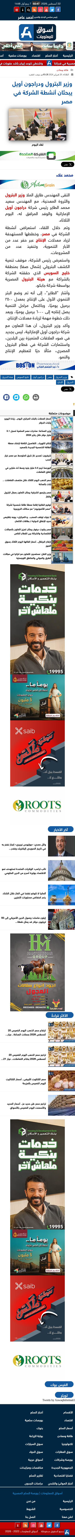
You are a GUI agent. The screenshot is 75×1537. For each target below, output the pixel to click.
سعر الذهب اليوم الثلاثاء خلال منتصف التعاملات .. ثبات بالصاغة (27, 482)
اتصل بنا (30, 1516)
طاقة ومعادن (62, 70)
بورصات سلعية (18, 55)
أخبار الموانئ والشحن (60, 1482)
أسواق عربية (35, 1459)
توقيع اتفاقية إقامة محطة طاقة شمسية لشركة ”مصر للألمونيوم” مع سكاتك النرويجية (29, 507)
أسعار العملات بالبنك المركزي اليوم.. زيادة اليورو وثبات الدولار (27, 420)
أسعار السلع (66, 1427)
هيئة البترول (33, 278)
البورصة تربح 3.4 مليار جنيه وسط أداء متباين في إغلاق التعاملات (28, 470)
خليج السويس (57, 272)
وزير (21, 194)
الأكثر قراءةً (60, 1015)
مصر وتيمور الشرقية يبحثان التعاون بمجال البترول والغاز (27, 494)
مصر (46, 233)
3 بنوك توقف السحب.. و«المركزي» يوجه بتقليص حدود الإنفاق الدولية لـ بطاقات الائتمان (27, 519)
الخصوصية (66, 1508)
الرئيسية (68, 55)
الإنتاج (41, 239)
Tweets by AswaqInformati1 (58, 1400)
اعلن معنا (67, 1516)
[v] (37, 366)
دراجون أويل (15, 206)
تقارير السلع (36, 1475)
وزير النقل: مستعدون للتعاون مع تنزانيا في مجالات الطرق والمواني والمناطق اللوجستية (27, 556)
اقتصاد (36, 55)
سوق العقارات (64, 1451)
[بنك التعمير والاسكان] (37, 619)
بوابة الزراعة (36, 1435)
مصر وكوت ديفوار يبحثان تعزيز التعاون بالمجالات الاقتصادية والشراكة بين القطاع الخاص (28, 531)
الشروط (30, 1508)
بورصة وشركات (63, 1459)
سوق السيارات (34, 1443)
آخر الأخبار (61, 829)
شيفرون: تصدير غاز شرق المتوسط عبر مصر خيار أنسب (28, 457)
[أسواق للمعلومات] (37, 806)
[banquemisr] (37, 697)
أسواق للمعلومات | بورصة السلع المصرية (37, 1492)
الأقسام (68, 1411)
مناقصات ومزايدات (31, 1467)
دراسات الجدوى (34, 1482)
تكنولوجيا (67, 1443)
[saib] (37, 753)
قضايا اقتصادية (63, 1475)
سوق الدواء (36, 1451)
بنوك (40, 1427)
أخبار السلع (51, 55)
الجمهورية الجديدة (62, 1467)
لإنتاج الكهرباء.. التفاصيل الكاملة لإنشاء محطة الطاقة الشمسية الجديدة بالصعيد (29, 445)
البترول (11, 194)
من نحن (30, 1500)
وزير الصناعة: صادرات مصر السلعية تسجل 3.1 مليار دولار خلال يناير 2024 (29, 433)
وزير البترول (61, 377)
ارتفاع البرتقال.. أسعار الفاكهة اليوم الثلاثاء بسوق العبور (28, 543)
